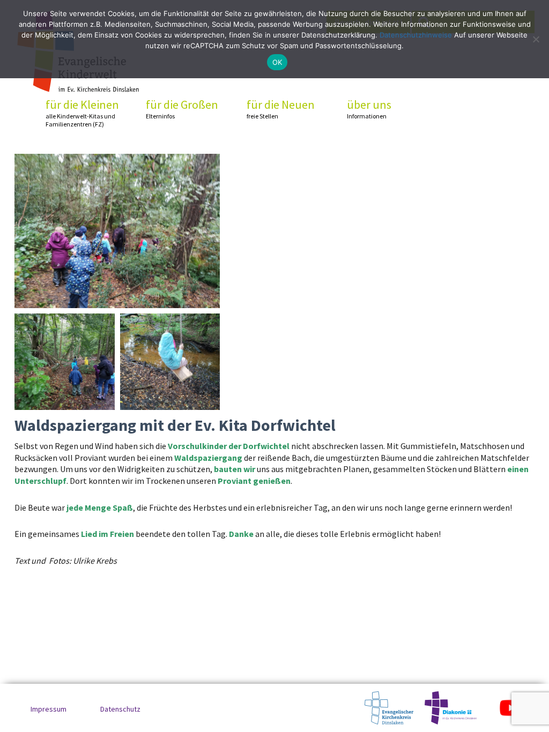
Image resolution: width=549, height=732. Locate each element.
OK (277, 62)
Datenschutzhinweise (416, 35)
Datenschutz (120, 709)
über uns (369, 109)
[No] (535, 39)
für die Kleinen (82, 113)
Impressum (48, 709)
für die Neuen (281, 109)
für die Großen (182, 109)
